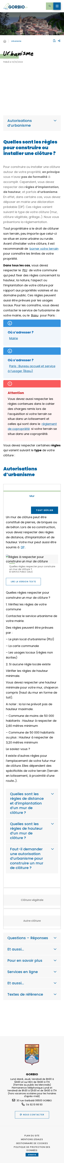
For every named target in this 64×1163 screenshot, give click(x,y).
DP (22, 547)
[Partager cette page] (59, 41)
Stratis (32, 1154)
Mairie (13, 338)
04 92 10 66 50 (34, 1104)
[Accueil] (4, 41)
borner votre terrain (44, 249)
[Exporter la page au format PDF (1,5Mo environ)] (54, 40)
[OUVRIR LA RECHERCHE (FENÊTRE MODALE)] (49, 6)
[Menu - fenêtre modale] (57, 6)
